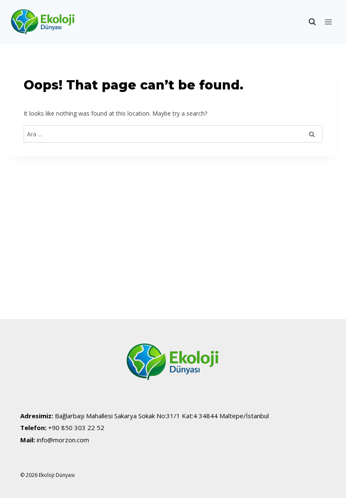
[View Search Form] (308, 22)
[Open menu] (328, 21)
